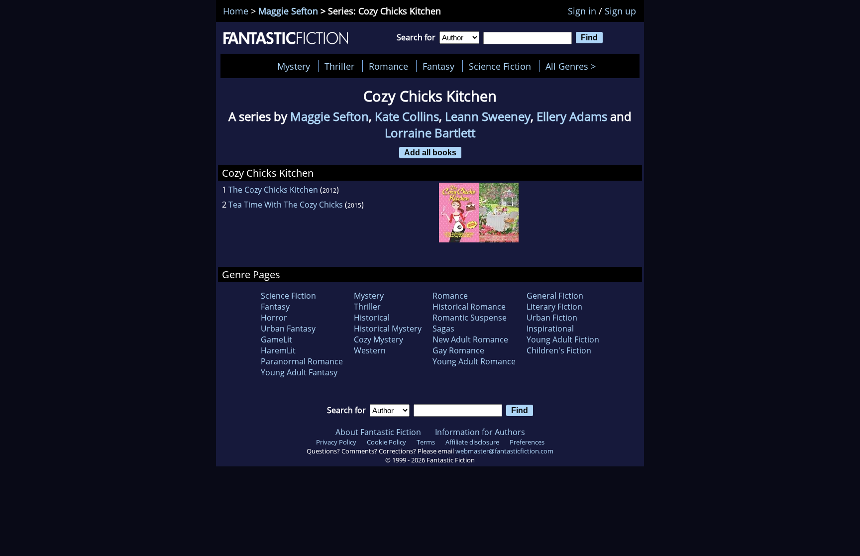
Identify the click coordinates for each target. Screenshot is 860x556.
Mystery (293, 66)
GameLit (276, 339)
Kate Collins (407, 116)
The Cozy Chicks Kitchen (273, 189)
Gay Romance (458, 350)
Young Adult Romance (474, 361)
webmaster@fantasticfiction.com (504, 450)
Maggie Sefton (288, 11)
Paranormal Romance (302, 361)
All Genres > (573, 66)
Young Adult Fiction (563, 339)
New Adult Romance (470, 339)
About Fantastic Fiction (378, 432)
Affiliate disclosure (472, 442)
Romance (388, 66)
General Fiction (555, 295)
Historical (372, 317)
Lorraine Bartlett (430, 132)
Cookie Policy (386, 442)
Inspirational (550, 328)
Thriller (339, 66)
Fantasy (438, 66)
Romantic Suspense (469, 317)
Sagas (443, 328)
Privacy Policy (336, 442)
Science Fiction (500, 66)
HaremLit (278, 350)
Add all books (430, 152)
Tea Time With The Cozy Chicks (285, 204)
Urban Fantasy (288, 328)
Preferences (527, 442)
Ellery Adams (572, 116)
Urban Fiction (552, 317)
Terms (426, 442)
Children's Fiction (559, 350)
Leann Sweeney (488, 116)
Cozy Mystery (378, 339)
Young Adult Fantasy (299, 372)
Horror (274, 317)
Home (235, 11)
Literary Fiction (554, 306)
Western (370, 350)
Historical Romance (469, 306)
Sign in (582, 11)
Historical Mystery (388, 328)
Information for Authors (480, 432)
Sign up (620, 11)
